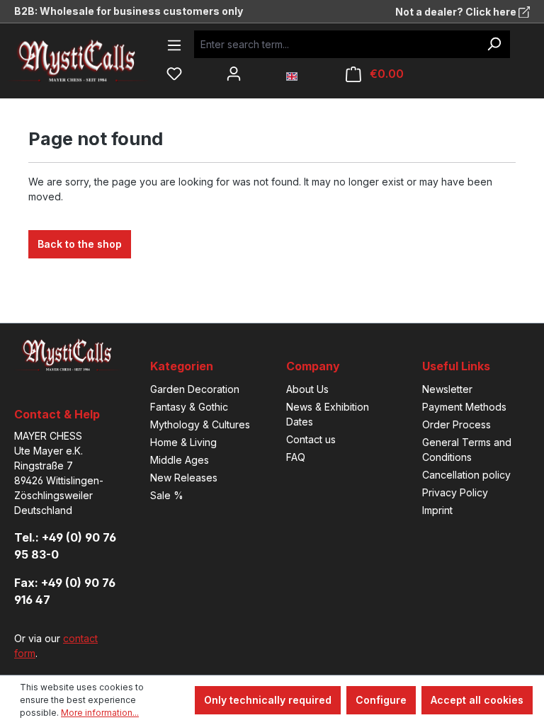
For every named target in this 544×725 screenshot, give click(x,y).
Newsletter (447, 389)
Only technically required (268, 700)
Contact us (311, 439)
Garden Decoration (194, 389)
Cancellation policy (466, 475)
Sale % (166, 495)
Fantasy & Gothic (189, 407)
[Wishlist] (174, 73)
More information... (100, 712)
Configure (381, 700)
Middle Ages (179, 460)
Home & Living (183, 442)
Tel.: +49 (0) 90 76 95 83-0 (65, 545)
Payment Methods (464, 407)
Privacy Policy (455, 492)
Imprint (437, 510)
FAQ (295, 457)
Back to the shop (80, 244)
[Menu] (174, 45)
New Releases (183, 478)
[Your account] (234, 73)
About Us (307, 389)
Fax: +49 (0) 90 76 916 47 (64, 591)
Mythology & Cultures (200, 424)
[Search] (493, 44)
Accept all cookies (477, 700)
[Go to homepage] (88, 60)
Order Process (456, 424)
